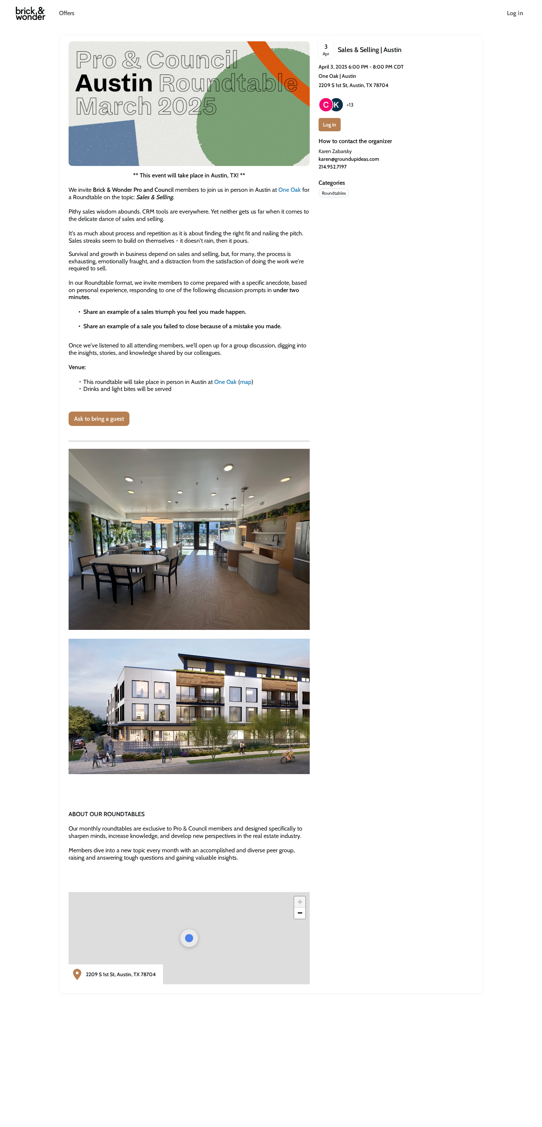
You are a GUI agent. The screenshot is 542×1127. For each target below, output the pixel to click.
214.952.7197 (333, 166)
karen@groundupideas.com (349, 159)
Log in (515, 13)
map (245, 381)
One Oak (289, 189)
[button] (299, 902)
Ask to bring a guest (99, 418)
